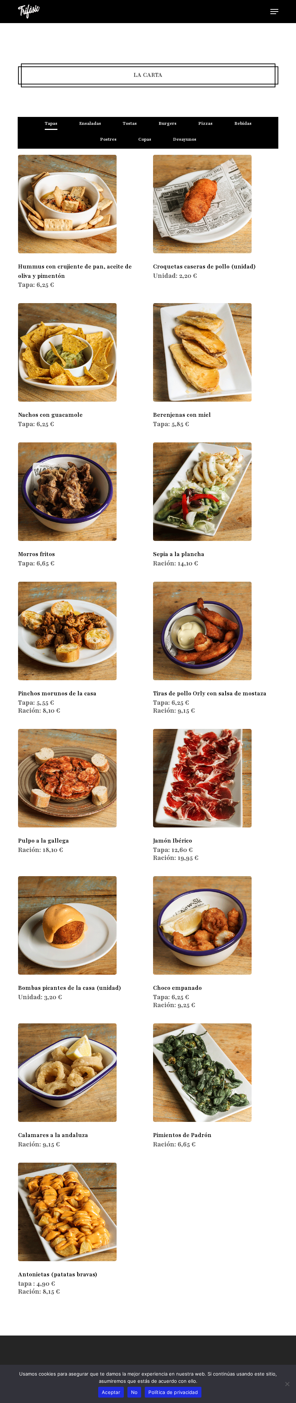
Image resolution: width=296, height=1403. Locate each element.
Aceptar (111, 1392)
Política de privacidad (173, 1392)
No (134, 1392)
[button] (274, 11)
